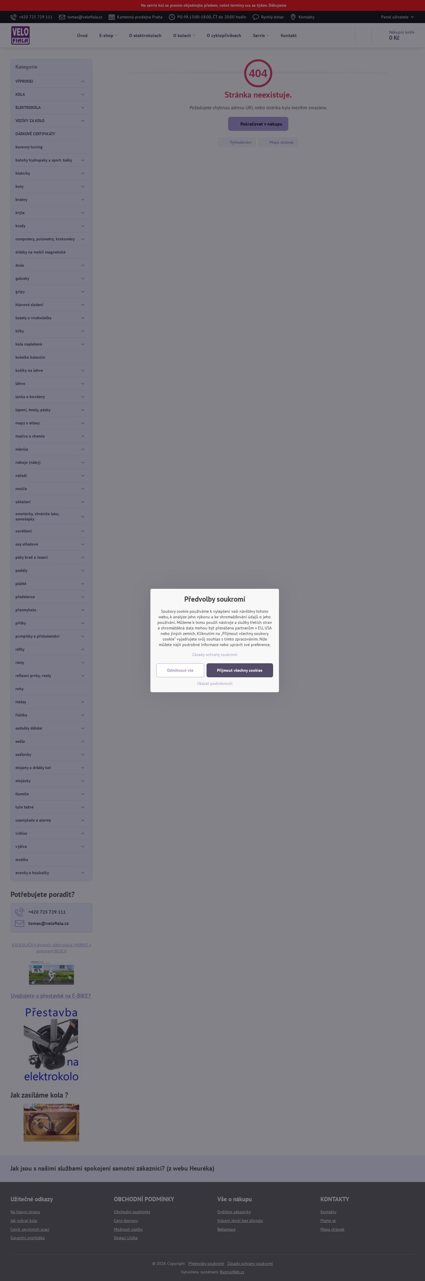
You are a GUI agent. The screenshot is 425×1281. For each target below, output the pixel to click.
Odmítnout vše (180, 670)
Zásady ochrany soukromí (214, 654)
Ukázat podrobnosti (215, 683)
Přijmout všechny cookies (239, 670)
